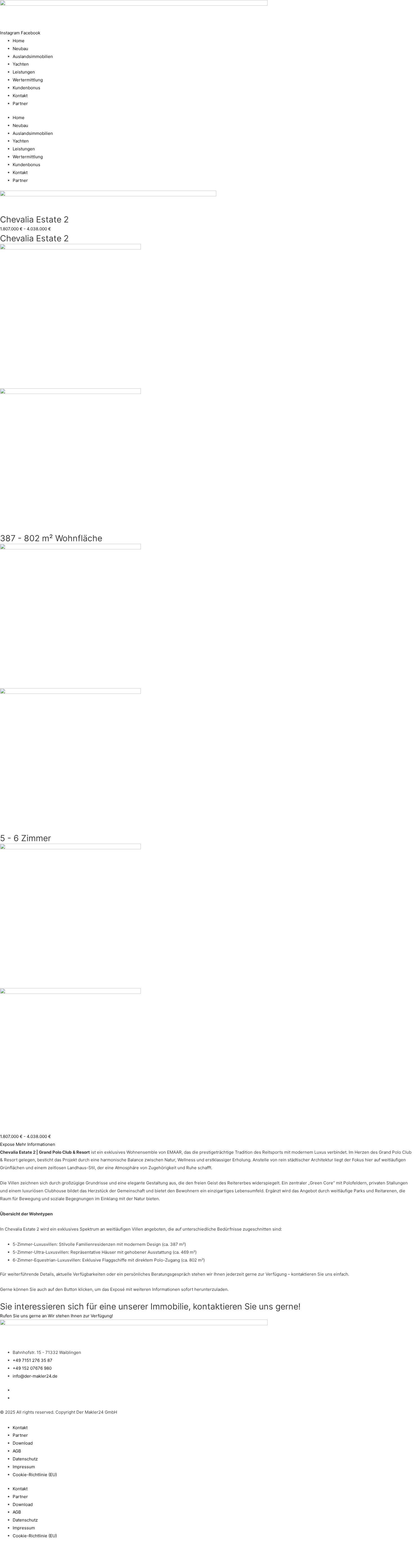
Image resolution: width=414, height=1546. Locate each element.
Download (23, 1443)
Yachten (21, 64)
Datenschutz (25, 1459)
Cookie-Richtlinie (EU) (35, 1474)
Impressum (24, 1466)
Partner (20, 103)
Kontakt (20, 95)
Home (19, 40)
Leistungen (24, 72)
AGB (17, 1451)
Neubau (20, 48)
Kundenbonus (26, 87)
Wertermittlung (28, 80)
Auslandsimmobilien (33, 56)
